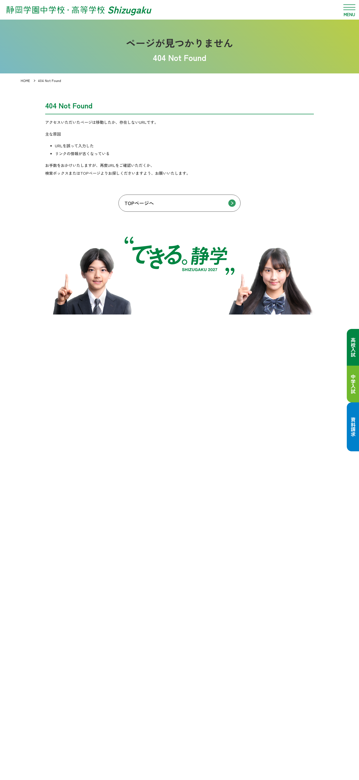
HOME (25, 80)
